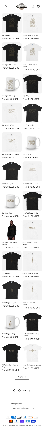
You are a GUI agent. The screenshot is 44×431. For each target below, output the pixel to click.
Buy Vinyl (26, 96)
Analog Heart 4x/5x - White (30, 66)
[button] (6, 6)
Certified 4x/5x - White (31, 184)
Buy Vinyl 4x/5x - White (10, 154)
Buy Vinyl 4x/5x (28, 125)
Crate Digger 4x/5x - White (30, 304)
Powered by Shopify (34, 425)
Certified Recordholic (30, 213)
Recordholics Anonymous (32, 365)
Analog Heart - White (30, 35)
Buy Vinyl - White (8, 125)
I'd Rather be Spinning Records (31, 335)
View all (22, 377)
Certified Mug (7, 213)
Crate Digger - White (30, 273)
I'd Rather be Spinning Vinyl (10, 366)
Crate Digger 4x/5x (9, 303)
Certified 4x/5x (7, 184)
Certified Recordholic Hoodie (9, 243)
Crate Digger (6, 273)
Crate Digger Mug (8, 334)
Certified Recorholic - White (30, 243)
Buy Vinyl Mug (28, 154)
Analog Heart (6, 35)
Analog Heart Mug (8, 96)
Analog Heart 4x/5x (9, 65)
